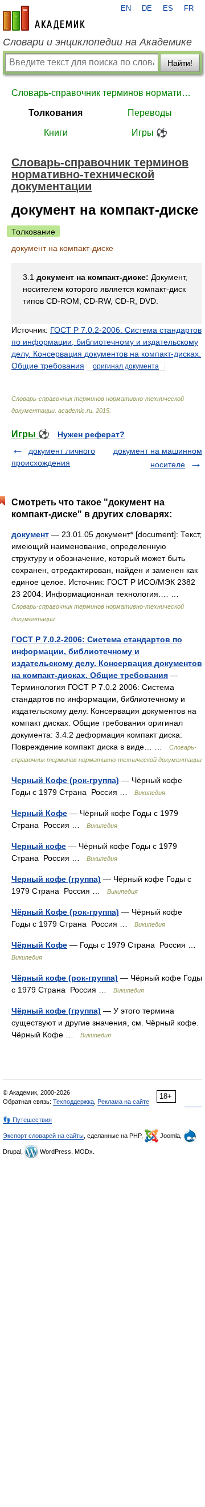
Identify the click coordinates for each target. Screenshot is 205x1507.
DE (147, 8)
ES (168, 8)
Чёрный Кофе (39, 944)
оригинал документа (126, 366)
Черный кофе (38, 846)
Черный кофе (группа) (56, 879)
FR (189, 8)
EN (126, 8)
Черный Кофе (39, 813)
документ (30, 534)
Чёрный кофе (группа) (56, 1010)
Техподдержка (73, 1101)
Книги (56, 132)
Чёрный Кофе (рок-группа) (65, 911)
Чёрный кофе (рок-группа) (64, 977)
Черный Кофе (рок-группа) (65, 780)
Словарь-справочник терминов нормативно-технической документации (102, 93)
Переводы (150, 113)
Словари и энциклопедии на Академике (97, 42)
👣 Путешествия (27, 1119)
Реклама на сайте (123, 1101)
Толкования (55, 113)
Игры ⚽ (149, 132)
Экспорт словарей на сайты (43, 1135)
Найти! (179, 63)
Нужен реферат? (91, 434)
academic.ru (44, 18)
